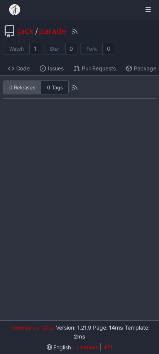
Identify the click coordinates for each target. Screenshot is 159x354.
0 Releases (22, 87)
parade (52, 31)
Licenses (87, 347)
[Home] (14, 10)
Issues (56, 68)
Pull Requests (99, 68)
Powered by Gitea (31, 327)
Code (23, 68)
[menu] (59, 347)
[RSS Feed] (74, 31)
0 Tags (55, 87)
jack (26, 31)
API (108, 347)
